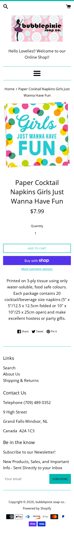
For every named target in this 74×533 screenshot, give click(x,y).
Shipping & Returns (21, 380)
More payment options (37, 269)
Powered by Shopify (37, 508)
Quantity (37, 226)
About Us (11, 374)
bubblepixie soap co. (50, 502)
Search (9, 368)
